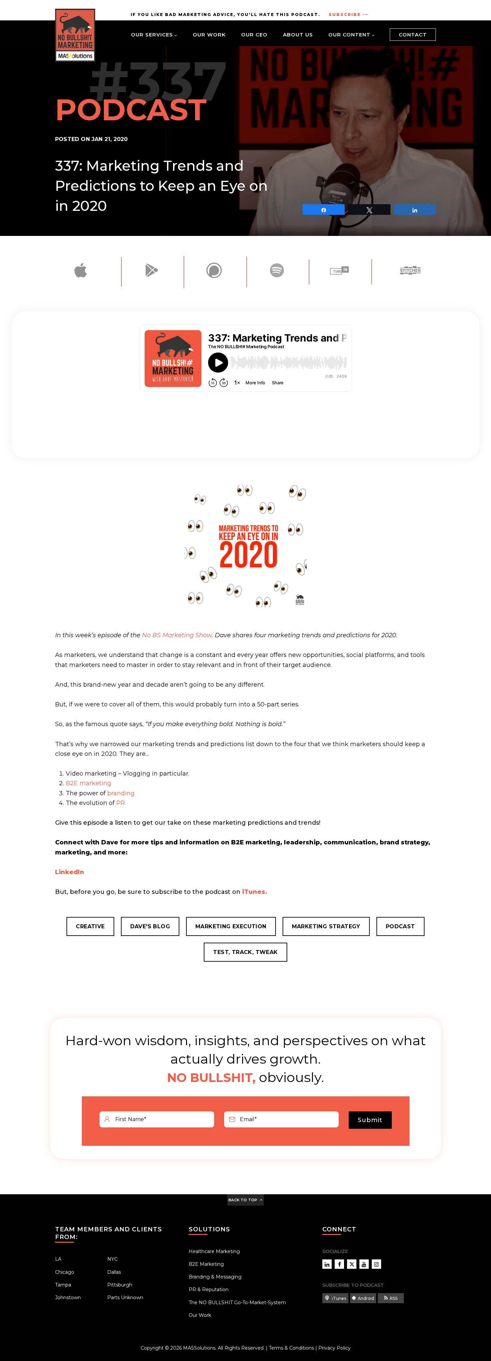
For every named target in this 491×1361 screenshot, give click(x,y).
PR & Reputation (208, 1289)
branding (121, 793)
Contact (413, 34)
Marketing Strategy (326, 926)
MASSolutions (199, 1348)
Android (366, 1298)
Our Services (152, 34)
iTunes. (254, 892)
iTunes (338, 1298)
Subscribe (345, 14)
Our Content (349, 34)
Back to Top (242, 1200)
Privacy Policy (334, 1348)
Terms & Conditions (291, 1348)
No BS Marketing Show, (177, 635)
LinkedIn (69, 872)
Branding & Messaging (215, 1277)
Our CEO (254, 34)
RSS (393, 1298)
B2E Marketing (206, 1264)
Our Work (209, 34)
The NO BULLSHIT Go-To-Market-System (237, 1303)
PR (120, 803)
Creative (90, 926)
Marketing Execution (231, 926)
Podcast (400, 926)
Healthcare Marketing (214, 1251)
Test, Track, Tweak (245, 952)
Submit (370, 1120)
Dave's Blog (150, 926)
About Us (298, 34)
